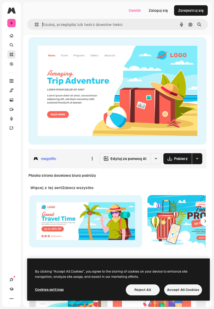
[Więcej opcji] (92, 158)
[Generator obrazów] (11, 100)
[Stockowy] (11, 54)
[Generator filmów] (11, 109)
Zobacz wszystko (77, 187)
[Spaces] (11, 90)
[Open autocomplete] (34, 24)
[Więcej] (11, 298)
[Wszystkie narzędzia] (11, 81)
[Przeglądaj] (11, 64)
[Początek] (11, 35)
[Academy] (11, 289)
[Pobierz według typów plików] (197, 158)
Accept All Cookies (183, 290)
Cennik (135, 10)
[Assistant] (11, 128)
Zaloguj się (158, 10)
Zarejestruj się (191, 10)
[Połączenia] (11, 279)
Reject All (142, 290)
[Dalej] (205, 221)
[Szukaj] (11, 45)
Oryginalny (64, 47)
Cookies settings (49, 289)
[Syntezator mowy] (11, 118)
